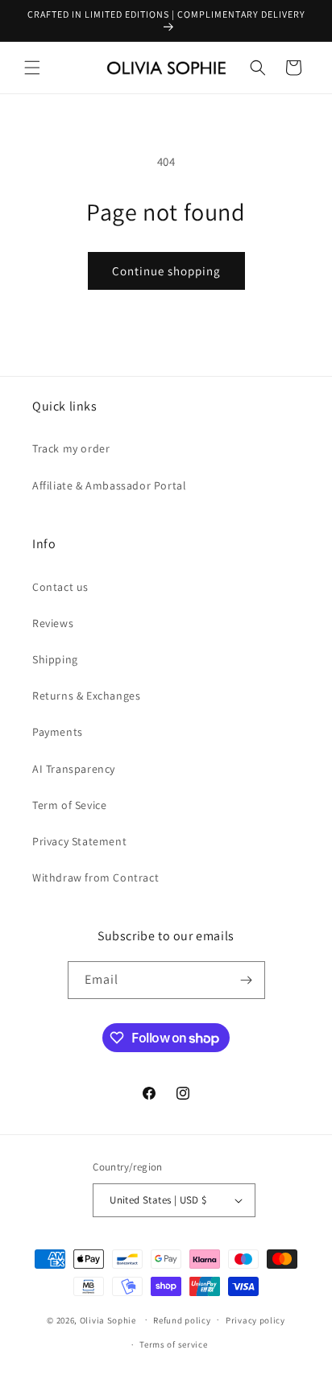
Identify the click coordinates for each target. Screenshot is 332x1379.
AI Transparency (73, 769)
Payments (57, 732)
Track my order (71, 448)
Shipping (55, 659)
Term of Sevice (69, 805)
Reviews (52, 623)
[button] (32, 67)
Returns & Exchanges (86, 695)
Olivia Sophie (108, 1319)
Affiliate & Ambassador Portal (109, 485)
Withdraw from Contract (95, 877)
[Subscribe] (246, 980)
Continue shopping (166, 271)
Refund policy (181, 1320)
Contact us (60, 587)
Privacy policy (255, 1320)
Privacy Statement (79, 841)
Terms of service (173, 1344)
